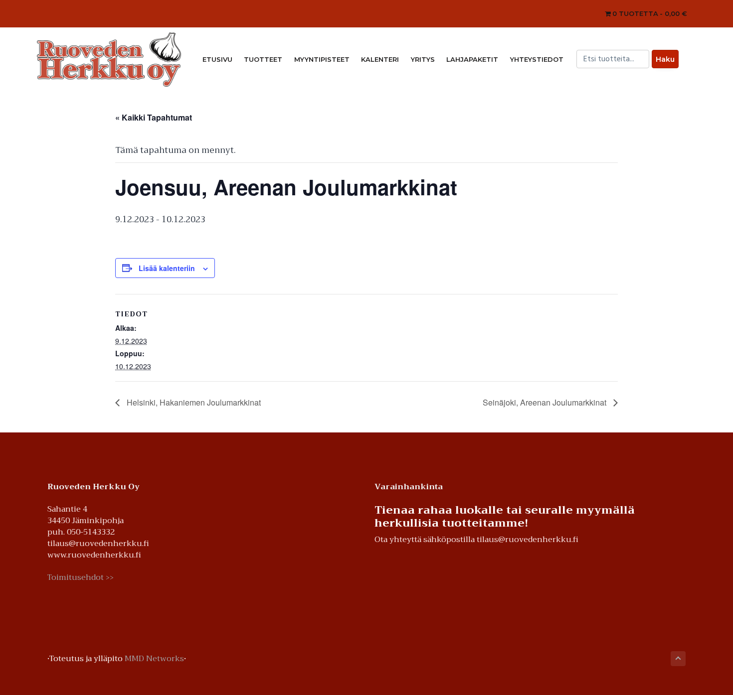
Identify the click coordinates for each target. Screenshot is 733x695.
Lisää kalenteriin (167, 268)
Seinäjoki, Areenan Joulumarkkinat (545, 402)
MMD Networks (154, 659)
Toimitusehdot (80, 577)
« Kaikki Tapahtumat (153, 117)
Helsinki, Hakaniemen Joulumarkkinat (193, 402)
